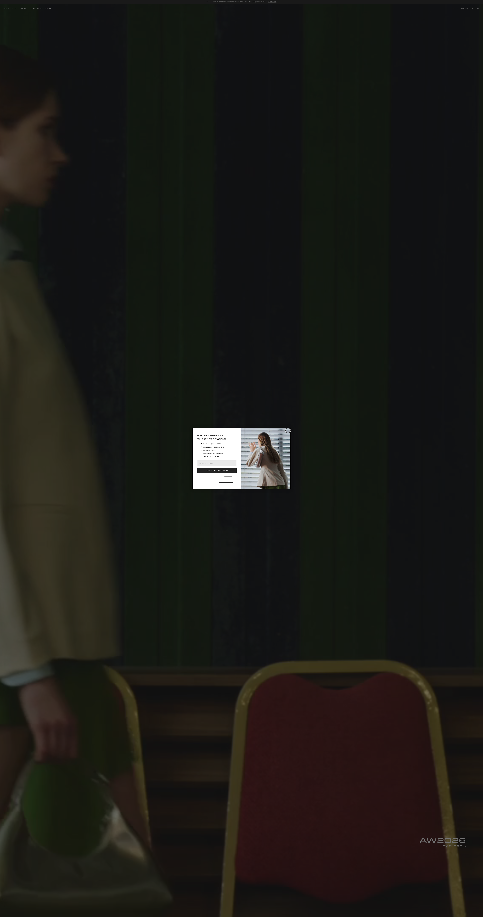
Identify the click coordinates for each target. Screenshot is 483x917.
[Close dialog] (288, 430)
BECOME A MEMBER (217, 470)
